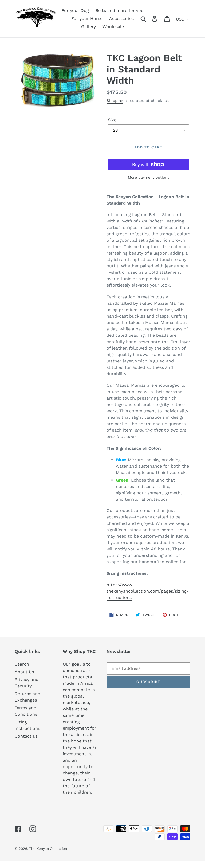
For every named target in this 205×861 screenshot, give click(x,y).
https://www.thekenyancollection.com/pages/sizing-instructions (148, 591)
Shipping (115, 100)
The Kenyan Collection (48, 849)
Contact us (26, 736)
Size (112, 119)
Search (22, 664)
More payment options (148, 177)
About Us (24, 671)
